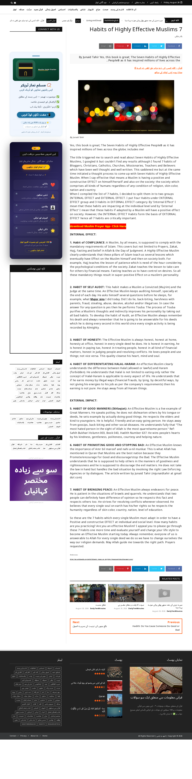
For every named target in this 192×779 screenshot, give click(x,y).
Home (45, 736)
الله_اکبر (57, 444)
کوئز (14, 10)
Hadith (42, 724)
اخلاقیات (33, 368)
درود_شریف (56, 692)
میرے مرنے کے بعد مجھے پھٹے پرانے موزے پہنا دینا (163, 20)
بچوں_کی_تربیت (13, 21)
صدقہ (21, 10)
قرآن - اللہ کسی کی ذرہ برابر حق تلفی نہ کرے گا (44, 20)
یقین (14, 400)
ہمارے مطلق (140, 2)
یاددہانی (22, 400)
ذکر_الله (20, 444)
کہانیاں (30, 400)
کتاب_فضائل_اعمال (19, 448)
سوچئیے (19, 384)
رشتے (17, 380)
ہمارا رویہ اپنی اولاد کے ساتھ (168, 72)
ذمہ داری (30, 380)
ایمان (22, 372)
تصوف (44, 376)
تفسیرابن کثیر (34, 376)
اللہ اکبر (37, 372)
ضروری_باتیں (49, 704)
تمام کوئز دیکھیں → (36, 250)
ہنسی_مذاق (42, 720)
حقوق (45, 380)
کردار (43, 400)
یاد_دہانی (178, 36)
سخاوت (45, 384)
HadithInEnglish (131, 21)
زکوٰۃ (52, 384)
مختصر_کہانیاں (55, 716)
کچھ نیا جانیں (170, 9)
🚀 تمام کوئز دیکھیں (36, 167)
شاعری (43, 388)
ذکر (23, 380)
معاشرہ (22, 392)
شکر (36, 388)
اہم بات (29, 372)
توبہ (59, 380)
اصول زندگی (50, 10)
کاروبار (91, 10)
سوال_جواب (16, 696)
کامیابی (50, 400)
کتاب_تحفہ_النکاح (34, 448)
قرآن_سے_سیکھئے (54, 448)
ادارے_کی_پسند (117, 10)
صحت (105, 10)
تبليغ (13, 676)
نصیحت (48, 396)
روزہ (58, 384)
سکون (58, 388)
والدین (28, 396)
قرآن (46, 392)
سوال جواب (29, 384)
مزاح (98, 10)
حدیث (52, 380)
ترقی (51, 376)
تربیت (58, 376)
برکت (15, 372)
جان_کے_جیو (30, 418)
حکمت (38, 380)
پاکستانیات (73, 10)
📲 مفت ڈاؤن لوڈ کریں (36, 115)
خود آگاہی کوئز (101, 2)
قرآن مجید (38, 10)
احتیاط (50, 368)
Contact (13, 736)
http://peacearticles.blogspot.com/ (120, 559)
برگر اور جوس (86, 20)
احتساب (57, 368)
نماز (41, 396)
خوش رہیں (25, 688)
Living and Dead (113, 20)
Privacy (23, 736)
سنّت (29, 10)
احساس (61, 10)
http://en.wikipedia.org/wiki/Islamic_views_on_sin (88, 559)
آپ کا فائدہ (131, 10)
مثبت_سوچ (38, 392)
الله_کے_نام (46, 372)
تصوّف (36, 680)
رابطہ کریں (154, 2)
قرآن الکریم (71, 21)
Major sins (97, 299)
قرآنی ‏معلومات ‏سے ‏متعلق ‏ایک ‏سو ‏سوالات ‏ (156, 697)
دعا (31, 444)
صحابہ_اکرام (28, 388)
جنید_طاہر (18, 684)
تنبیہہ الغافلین (22, 376)
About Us (34, 736)
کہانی (37, 400)
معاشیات (57, 396)
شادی (82, 10)
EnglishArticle (54, 724)
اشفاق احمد (56, 672)
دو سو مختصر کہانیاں (120, 2)
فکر (52, 392)
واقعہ (35, 396)
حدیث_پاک (39, 444)
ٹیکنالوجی (19, 396)
